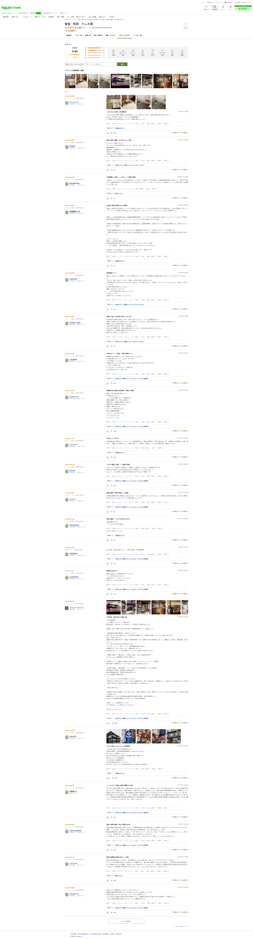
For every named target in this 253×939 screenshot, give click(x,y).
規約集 (112, 934)
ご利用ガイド (210, 2)
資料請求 (118, 934)
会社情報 (73, 934)
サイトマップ (219, 2)
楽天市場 (238, 2)
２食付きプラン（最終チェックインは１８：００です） (129, 165)
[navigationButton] (185, 80)
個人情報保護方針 (83, 934)
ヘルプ (202, 2)
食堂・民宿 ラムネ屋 (79, 24)
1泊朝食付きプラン (120, 128)
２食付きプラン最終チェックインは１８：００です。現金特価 (131, 378)
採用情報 (105, 934)
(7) (98, 35)
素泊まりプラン (119, 193)
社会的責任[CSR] (96, 934)
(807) (124, 35)
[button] (70, 81)
